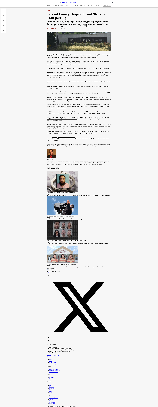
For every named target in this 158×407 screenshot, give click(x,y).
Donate (97, 5)
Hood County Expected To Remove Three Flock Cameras (61, 216)
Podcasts (69, 5)
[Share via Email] (3, 25)
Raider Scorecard (53, 372)
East (50, 385)
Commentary (52, 363)
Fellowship (52, 403)
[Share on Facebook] (3, 10)
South (50, 391)
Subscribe (107, 5)
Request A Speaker (54, 400)
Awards (51, 399)
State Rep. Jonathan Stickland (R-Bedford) (98, 126)
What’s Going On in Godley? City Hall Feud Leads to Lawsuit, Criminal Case (66, 240)
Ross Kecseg (53, 28)
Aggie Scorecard (53, 369)
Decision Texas (58, 5)
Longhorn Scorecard (54, 370)
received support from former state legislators (63, 137)
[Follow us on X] (80, 337)
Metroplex (52, 388)
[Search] (113, 2)
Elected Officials (53, 398)
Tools (89, 5)
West (50, 392)
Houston (51, 387)
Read (48, 5)
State (50, 361)
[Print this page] (3, 30)
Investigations (52, 362)
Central (51, 384)
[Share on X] (3, 15)
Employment (52, 402)
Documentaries (80, 5)
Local (48, 10)
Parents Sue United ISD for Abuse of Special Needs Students (62, 264)
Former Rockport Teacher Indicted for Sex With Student (61, 192)
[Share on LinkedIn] (3, 20)
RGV (50, 389)
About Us (49, 355)
